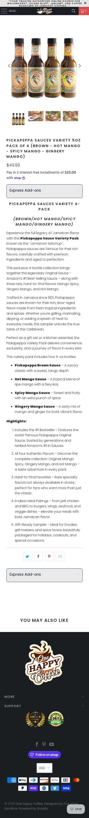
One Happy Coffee (29, 804)
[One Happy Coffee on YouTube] (52, 745)
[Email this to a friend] (60, 556)
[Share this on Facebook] (38, 556)
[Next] (79, 66)
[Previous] (9, 66)
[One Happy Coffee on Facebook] (37, 745)
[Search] (74, 11)
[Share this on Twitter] (27, 556)
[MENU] (2, 11)
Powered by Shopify (33, 808)
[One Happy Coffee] (44, 11)
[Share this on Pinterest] (49, 556)
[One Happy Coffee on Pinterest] (44, 745)
